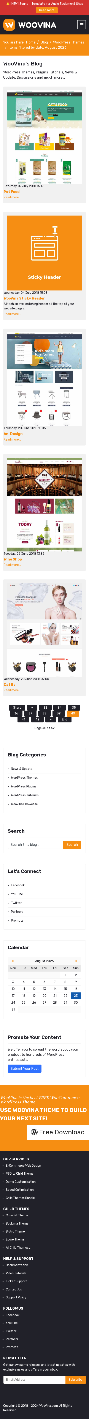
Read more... (12, 197)
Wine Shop (13, 559)
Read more (46, 10)
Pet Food (12, 192)
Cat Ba (10, 685)
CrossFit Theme (17, 1215)
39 (59, 713)
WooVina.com (48, 1406)
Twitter (16, 903)
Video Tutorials (16, 1273)
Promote (17, 920)
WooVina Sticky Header (24, 298)
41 (23, 719)
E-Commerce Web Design (23, 1165)
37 (30, 713)
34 (60, 708)
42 (37, 719)
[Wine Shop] (44, 504)
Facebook (18, 885)
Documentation (17, 1265)
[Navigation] (81, 24)
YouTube (17, 894)
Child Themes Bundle (20, 1198)
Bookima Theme (17, 1223)
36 (16, 713)
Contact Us (14, 1289)
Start (17, 708)
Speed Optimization (20, 1190)
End (64, 719)
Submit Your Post (25, 1069)
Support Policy (16, 1297)
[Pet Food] (44, 137)
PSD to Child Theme (19, 1173)
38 (44, 713)
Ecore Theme (15, 1239)
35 (74, 708)
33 (45, 708)
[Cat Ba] (44, 630)
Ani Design (13, 434)
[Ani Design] (44, 379)
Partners (17, 912)
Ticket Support (16, 1281)
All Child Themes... (18, 1248)
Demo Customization (21, 1182)
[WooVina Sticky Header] (44, 253)
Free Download (61, 1132)
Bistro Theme (15, 1231)
